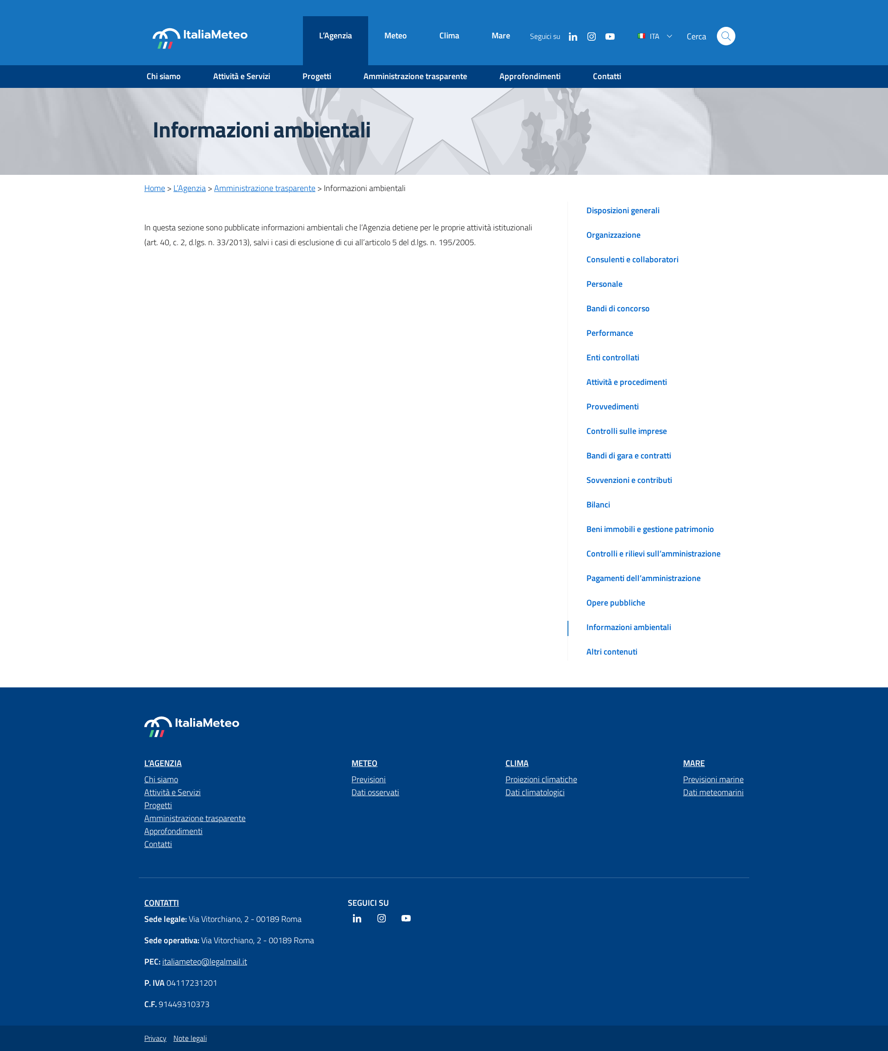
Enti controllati (612, 357)
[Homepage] (200, 38)
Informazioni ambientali (628, 627)
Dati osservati (375, 792)
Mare (501, 35)
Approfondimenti (530, 76)
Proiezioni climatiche (541, 779)
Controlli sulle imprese (626, 431)
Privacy (155, 1038)
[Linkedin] (569, 35)
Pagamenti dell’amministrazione (643, 578)
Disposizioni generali (623, 210)
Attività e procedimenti (626, 382)
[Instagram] (588, 35)
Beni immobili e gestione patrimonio (650, 529)
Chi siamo (164, 76)
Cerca (726, 36)
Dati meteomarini (713, 792)
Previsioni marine (713, 779)
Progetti (316, 76)
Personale (604, 284)
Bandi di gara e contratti (628, 455)
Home (154, 188)
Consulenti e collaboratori (632, 259)
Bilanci (598, 504)
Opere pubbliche (615, 602)
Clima (449, 35)
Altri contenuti (611, 651)
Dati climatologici (535, 792)
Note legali (190, 1038)
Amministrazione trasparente (415, 76)
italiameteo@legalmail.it (204, 961)
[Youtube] (606, 35)
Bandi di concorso (618, 308)
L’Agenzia (335, 35)
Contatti (607, 76)
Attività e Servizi (241, 76)
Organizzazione (613, 235)
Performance (609, 333)
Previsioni (369, 779)
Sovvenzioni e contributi (629, 480)
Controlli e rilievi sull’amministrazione (653, 553)
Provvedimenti (612, 406)
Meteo (395, 35)
